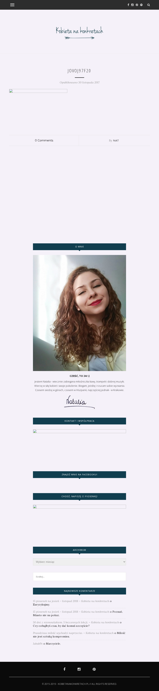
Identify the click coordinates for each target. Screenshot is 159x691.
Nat (116, 140)
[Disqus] (79, 194)
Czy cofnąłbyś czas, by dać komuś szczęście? (61, 626)
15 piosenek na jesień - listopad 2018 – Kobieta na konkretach (71, 601)
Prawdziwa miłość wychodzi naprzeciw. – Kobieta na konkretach (73, 633)
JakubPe (38, 643)
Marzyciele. (53, 643)
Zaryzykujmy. (41, 604)
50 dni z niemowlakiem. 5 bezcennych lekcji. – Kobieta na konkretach (76, 622)
